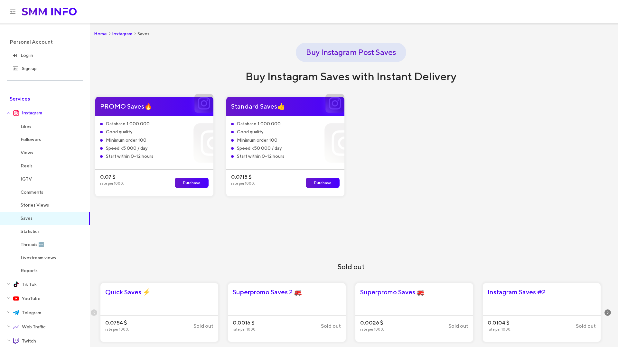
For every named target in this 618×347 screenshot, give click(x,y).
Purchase (192, 182)
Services (20, 99)
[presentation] (94, 312)
